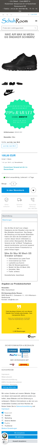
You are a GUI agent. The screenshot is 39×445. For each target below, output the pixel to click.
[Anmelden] (3, 14)
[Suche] (35, 28)
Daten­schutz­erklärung (24, 406)
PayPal (7, 423)
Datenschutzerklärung (9, 379)
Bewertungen (7, 220)
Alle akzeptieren (19, 433)
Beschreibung (7, 216)
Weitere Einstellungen (9, 428)
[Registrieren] (7, 14)
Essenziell (8, 413)
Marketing (8, 418)
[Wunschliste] (11, 14)
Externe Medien (10, 421)
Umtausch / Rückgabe (9, 385)
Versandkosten (18, 162)
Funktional (8, 426)
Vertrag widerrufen (9, 387)
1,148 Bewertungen (19, 331)
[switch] (4, 442)
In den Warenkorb (15, 190)
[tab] (19, 216)
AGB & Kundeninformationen (12, 382)
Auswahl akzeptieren (19, 441)
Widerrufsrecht (7, 377)
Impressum (5, 374)
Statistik (8, 415)
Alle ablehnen (19, 437)
